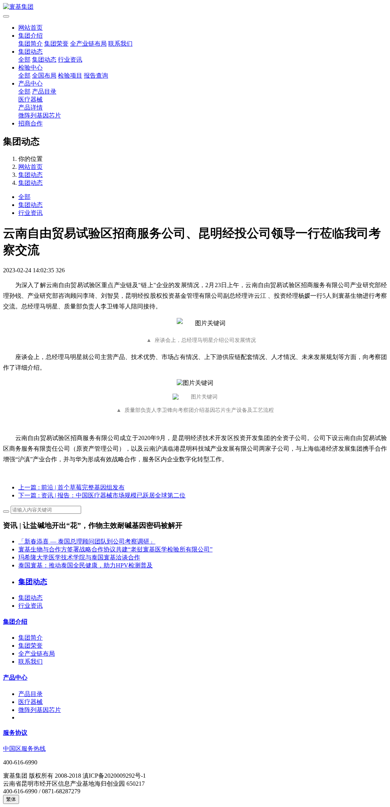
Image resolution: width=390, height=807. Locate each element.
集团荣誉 (56, 43)
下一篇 (101, 495)
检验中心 (30, 67)
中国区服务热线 (24, 748)
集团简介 (30, 43)
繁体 (11, 799)
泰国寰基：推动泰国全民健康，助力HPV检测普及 (85, 565)
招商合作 (30, 123)
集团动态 (30, 51)
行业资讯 (70, 59)
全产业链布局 (88, 43)
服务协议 (15, 732)
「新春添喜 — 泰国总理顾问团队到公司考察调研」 (86, 541)
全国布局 (44, 75)
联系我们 (120, 43)
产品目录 (44, 91)
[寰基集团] (195, 7)
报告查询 (96, 75)
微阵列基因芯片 (39, 115)
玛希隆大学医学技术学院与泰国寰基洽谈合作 (79, 557)
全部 (24, 59)
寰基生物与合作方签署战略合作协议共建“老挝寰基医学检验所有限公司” (115, 549)
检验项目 (70, 75)
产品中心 (30, 83)
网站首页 (30, 27)
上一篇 (71, 487)
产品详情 (30, 107)
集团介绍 (30, 35)
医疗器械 (30, 99)
